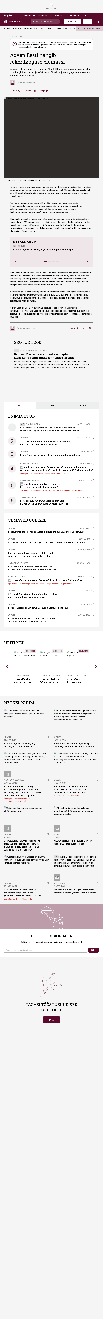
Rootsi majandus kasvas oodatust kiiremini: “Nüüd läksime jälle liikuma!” (46, 531)
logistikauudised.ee (45, 15)
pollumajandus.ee (28, 15)
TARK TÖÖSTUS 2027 (50, 28)
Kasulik (57, 780)
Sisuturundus (27, 350)
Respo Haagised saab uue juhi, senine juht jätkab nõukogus (43, 249)
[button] (45, 950)
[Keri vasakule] (15, 261)
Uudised (24, 438)
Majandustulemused (30, 464)
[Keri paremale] (87, 261)
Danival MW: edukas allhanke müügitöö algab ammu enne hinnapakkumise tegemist (44, 355)
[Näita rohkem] (85, 15)
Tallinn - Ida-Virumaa (50, 676)
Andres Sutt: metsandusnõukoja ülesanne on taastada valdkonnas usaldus (46, 542)
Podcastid (67, 28)
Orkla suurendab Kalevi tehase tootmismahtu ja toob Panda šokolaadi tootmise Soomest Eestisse (23, 892)
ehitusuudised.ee (74, 15)
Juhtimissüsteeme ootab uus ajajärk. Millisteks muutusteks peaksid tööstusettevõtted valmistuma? (72, 789)
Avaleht (7, 28)
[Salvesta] (93, 424)
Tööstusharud (30, 28)
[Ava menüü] (16, 15)
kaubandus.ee (60, 15)
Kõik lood (17, 28)
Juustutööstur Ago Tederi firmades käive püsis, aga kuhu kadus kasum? (49, 580)
